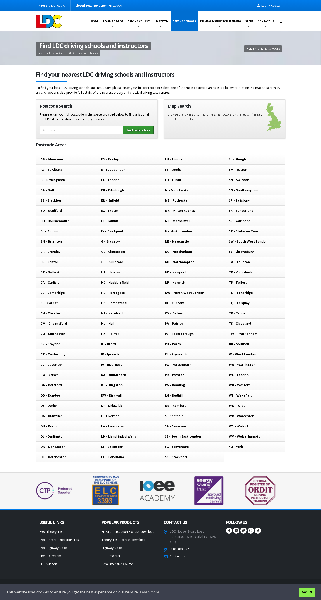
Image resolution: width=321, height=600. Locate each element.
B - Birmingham (53, 180)
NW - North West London (184, 293)
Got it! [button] (307, 592)
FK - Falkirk (109, 221)
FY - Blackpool (112, 231)
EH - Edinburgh (112, 190)
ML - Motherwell (177, 221)
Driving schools (184, 21)
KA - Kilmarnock (113, 375)
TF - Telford (238, 282)
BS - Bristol (49, 262)
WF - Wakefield (240, 395)
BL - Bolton (49, 231)
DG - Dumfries (52, 416)
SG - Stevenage (177, 447)
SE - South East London (183, 436)
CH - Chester (50, 313)
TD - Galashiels (240, 272)
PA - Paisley (174, 323)
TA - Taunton (239, 262)
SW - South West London (248, 241)
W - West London (242, 354)
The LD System (50, 556)
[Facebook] (229, 531)
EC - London (110, 180)
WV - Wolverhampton (245, 436)
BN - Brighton (51, 241)
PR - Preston (174, 375)
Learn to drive (113, 21)
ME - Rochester (177, 200)
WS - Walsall (238, 426)
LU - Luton (173, 180)
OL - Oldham (174, 303)
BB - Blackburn (52, 200)
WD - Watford (239, 385)
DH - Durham (50, 426)
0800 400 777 (179, 549)
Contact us (266, 21)
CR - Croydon (50, 344)
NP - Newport (175, 272)
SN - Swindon (239, 180)
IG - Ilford (108, 344)
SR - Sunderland (241, 211)
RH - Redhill (174, 395)
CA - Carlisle (50, 282)
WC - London (239, 375)
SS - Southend (239, 221)
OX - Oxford (174, 313)
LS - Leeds (173, 169)
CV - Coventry (51, 364)
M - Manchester (177, 190)
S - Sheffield (174, 416)
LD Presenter (111, 556)
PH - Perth (173, 344)
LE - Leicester (112, 447)
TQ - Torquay (239, 303)
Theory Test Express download (123, 540)
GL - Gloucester (113, 252)
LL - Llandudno (112, 457)
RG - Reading (175, 385)
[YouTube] (236, 531)
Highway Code (112, 548)
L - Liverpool (110, 416)
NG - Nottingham (178, 252)
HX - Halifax (110, 334)
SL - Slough (237, 159)
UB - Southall (239, 344)
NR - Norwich (175, 282)
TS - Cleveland (240, 323)
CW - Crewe (50, 375)
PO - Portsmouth (178, 364)
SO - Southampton (243, 190)
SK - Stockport (176, 457)
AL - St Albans (51, 169)
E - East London (113, 169)
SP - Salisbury (239, 200)
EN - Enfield (110, 200)
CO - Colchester (53, 334)
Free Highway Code (53, 548)
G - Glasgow (110, 241)
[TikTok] (258, 531)
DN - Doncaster (53, 447)
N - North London (178, 231)
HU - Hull (107, 323)
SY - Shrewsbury (241, 252)
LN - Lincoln (174, 159)
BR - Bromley (50, 252)
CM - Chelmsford (54, 323)
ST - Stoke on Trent (244, 231)
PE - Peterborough (179, 334)
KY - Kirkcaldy (111, 405)
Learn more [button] (149, 592)
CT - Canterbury (53, 354)
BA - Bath (48, 190)
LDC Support (48, 564)
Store (249, 21)
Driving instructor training (220, 21)
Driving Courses (139, 21)
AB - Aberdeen (52, 159)
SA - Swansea (175, 426)
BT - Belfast (50, 272)
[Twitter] (243, 531)
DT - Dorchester (53, 457)
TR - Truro (237, 313)
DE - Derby (49, 405)
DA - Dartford (51, 385)
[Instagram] (251, 531)
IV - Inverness (111, 364)
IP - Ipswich (110, 354)
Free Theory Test (51, 531)
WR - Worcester (241, 416)
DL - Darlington (52, 436)
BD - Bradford (51, 211)
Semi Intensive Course (117, 564)
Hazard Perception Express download (128, 531)
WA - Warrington (242, 364)
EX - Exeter (109, 211)
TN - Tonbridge (241, 293)
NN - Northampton (179, 262)
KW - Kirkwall (111, 395)
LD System (162, 21)
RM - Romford (175, 405)
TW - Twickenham (243, 334)
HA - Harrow (110, 272)
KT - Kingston (112, 385)
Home (95, 21)
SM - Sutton (238, 169)
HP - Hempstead (114, 303)
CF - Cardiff (49, 303)
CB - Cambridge (53, 293)
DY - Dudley (110, 159)
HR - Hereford (112, 313)
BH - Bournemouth (55, 221)
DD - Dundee (50, 395)
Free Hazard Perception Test (59, 540)
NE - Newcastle (177, 241)
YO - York (236, 447)
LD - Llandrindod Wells (118, 436)
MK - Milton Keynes (180, 211)
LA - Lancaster (112, 426)
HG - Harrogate (113, 293)
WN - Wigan (238, 405)
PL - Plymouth (176, 354)
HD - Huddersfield (115, 282)
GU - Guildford (112, 262)
